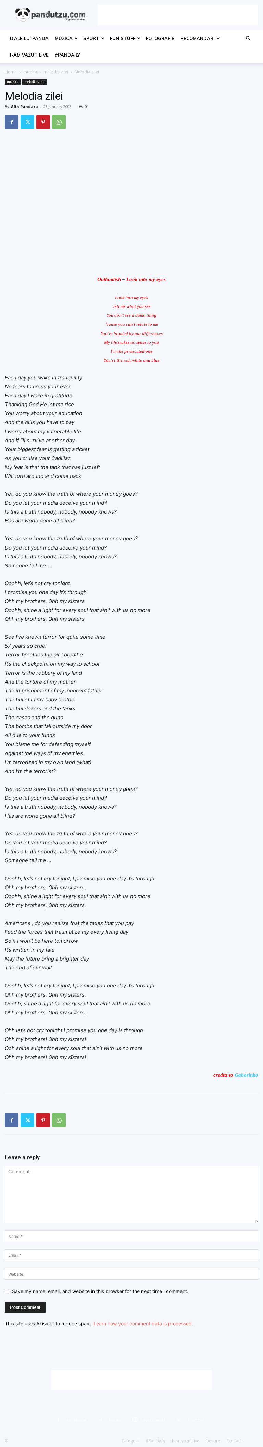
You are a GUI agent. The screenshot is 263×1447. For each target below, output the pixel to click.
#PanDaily (67, 55)
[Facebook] (11, 122)
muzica (64, 38)
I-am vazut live (29, 55)
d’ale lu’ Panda (29, 38)
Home (11, 72)
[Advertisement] (178, 15)
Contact (234, 1441)
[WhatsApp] (59, 122)
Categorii (130, 1441)
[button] (248, 38)
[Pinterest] (43, 122)
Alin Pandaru (24, 106)
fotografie (160, 38)
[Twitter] (27, 122)
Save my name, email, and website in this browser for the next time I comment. (100, 1291)
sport (91, 38)
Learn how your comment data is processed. (143, 1323)
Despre (213, 1441)
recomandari (197, 38)
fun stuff (122, 38)
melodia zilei (55, 72)
